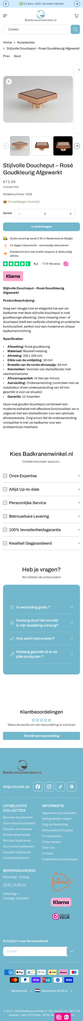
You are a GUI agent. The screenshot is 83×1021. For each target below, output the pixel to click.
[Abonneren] (71, 951)
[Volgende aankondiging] (77, 4)
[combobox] (41, 29)
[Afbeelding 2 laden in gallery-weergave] (41, 146)
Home (7, 42)
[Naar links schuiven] (6, 146)
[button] (7, 16)
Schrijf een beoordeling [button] (41, 736)
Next (17, 56)
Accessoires (26, 42)
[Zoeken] (75, 29)
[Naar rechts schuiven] (77, 146)
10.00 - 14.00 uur (14, 884)
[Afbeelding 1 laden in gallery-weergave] (20, 146)
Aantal (7, 213)
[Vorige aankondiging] (6, 4)
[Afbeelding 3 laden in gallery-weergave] (63, 146)
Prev (6, 56)
